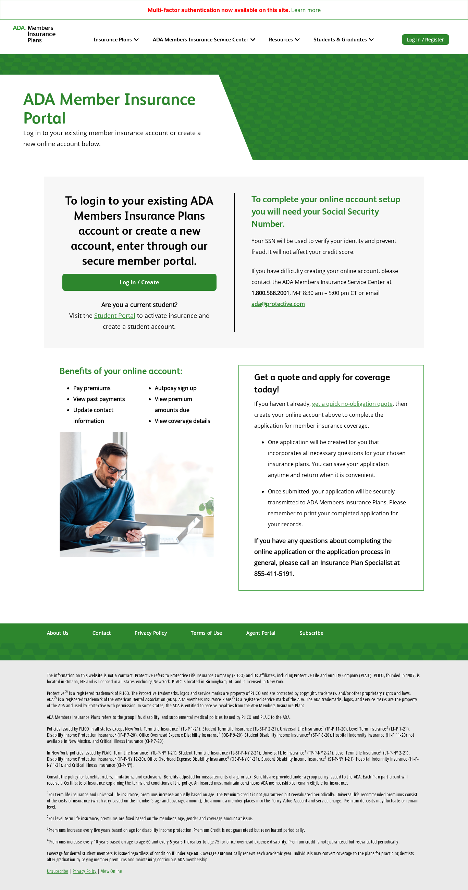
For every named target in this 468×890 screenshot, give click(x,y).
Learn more (306, 10)
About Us (58, 633)
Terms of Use (206, 633)
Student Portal (114, 315)
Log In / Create (139, 282)
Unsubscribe (58, 871)
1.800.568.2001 (270, 293)
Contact (102, 633)
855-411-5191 (273, 573)
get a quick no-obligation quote (352, 404)
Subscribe (312, 633)
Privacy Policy (151, 633)
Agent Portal (261, 633)
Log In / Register (425, 39)
